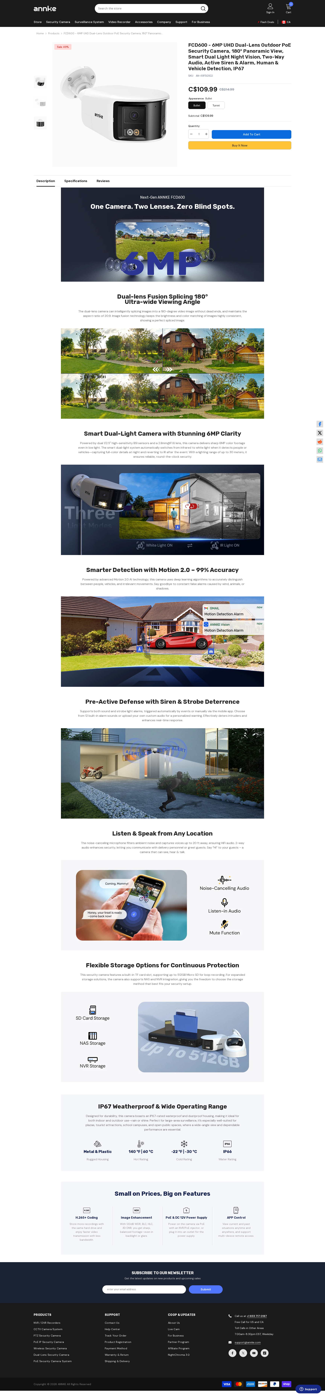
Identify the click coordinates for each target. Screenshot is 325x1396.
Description (45, 181)
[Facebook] (232, 1353)
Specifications (75, 181)
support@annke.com (248, 1342)
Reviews (103, 181)
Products (53, 33)
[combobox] (146, 8)
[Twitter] (243, 1353)
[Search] (151, 8)
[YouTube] (254, 1353)
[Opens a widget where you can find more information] (308, 1389)
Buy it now (240, 145)
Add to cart (251, 134)
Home (40, 33)
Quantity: (194, 126)
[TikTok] (265, 1353)
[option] (114, 104)
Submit (206, 1289)
